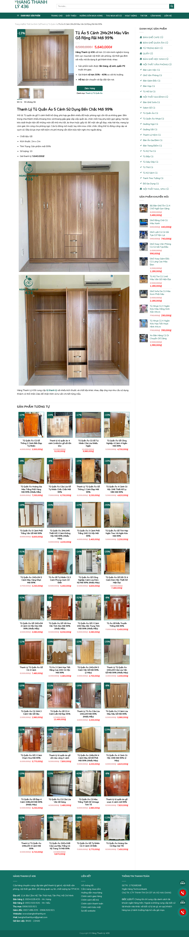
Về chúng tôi (30, 102)
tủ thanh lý (51, 390)
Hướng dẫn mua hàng (91, 892)
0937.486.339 (30, 910)
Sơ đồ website (88, 910)
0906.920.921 (29, 906)
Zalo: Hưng (90, 88)
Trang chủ (19, 24)
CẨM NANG (156, 16)
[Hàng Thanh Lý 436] (33, 6)
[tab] (19, 102)
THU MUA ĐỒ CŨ (114, 16)
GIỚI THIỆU (71, 16)
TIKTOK (143, 16)
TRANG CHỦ (57, 16)
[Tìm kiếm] (171, 6)
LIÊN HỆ (168, 16)
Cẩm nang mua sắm (91, 889)
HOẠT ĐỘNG (131, 16)
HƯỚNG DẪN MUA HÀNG (91, 16)
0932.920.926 (32, 902)
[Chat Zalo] (182, 882)
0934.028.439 (32, 899)
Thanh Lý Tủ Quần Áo (49, 24)
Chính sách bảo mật (91, 907)
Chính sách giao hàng (91, 896)
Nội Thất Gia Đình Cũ (31, 24)
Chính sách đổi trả (90, 899)
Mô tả (19, 102)
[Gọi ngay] (182, 892)
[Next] (69, 57)
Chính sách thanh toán (92, 903)
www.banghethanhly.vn (34, 913)
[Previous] (21, 57)
